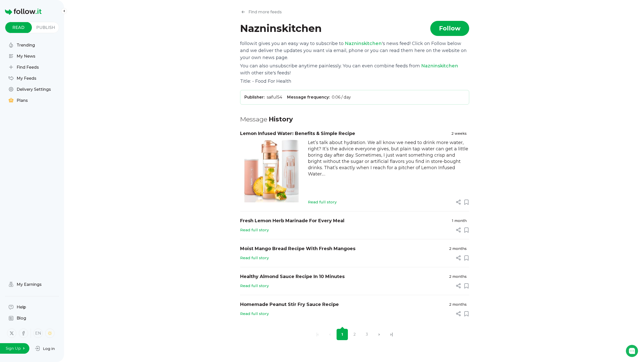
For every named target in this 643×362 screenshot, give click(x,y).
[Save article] (466, 202)
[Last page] (391, 334)
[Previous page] (330, 334)
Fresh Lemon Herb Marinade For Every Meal (292, 220)
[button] (44, 348)
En (38, 333)
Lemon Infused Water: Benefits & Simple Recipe (297, 133)
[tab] (18, 27)
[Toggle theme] (49, 333)
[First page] (317, 334)
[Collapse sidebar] (64, 11)
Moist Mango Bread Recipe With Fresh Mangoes (297, 248)
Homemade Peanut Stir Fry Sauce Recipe (289, 304)
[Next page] (379, 334)
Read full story (322, 202)
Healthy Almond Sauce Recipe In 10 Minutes (292, 276)
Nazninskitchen (363, 43)
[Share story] (458, 202)
